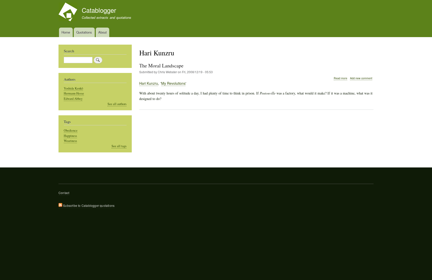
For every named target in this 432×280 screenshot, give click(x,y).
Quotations (84, 32)
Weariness (70, 141)
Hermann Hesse (74, 93)
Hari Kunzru (148, 83)
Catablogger (99, 10)
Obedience (71, 130)
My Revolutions (173, 83)
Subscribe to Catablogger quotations (88, 205)
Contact (63, 193)
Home (66, 32)
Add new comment (361, 78)
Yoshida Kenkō (73, 88)
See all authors (117, 104)
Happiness (70, 136)
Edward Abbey (73, 99)
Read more (340, 78)
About (102, 32)
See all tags (119, 146)
